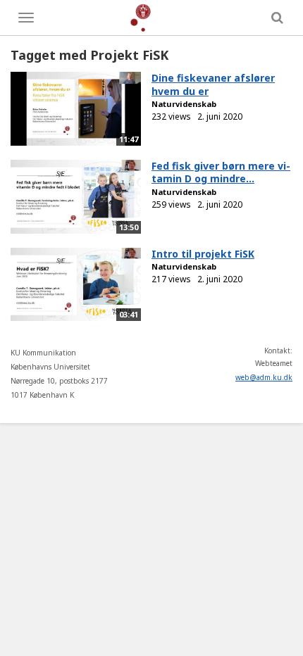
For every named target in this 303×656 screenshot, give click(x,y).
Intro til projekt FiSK (203, 253)
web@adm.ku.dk (263, 377)
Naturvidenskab (184, 104)
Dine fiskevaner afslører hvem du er (213, 84)
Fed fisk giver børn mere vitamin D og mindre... (221, 172)
